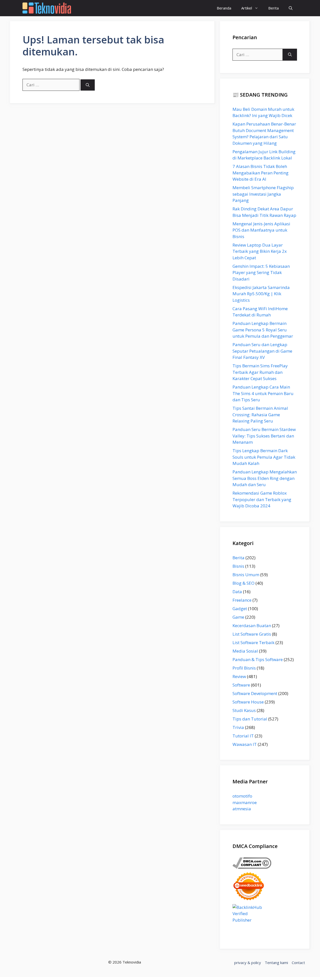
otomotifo (242, 796)
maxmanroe (244, 802)
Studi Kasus (244, 710)
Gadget (239, 608)
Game (238, 617)
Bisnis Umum (245, 574)
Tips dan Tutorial (249, 719)
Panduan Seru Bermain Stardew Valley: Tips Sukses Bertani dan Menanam (264, 435)
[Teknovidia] (46, 8)
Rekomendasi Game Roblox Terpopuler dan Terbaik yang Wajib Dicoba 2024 (261, 499)
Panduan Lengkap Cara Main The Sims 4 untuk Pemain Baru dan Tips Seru (263, 393)
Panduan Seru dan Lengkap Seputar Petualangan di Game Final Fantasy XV (262, 351)
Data (237, 591)
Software (241, 685)
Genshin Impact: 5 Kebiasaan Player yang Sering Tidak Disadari (261, 272)
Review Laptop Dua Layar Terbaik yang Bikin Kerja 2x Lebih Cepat (259, 251)
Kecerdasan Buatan (251, 625)
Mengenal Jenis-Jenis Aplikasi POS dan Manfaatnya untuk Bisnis (261, 230)
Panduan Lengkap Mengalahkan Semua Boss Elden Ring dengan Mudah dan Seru (264, 478)
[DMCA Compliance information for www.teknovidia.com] (251, 867)
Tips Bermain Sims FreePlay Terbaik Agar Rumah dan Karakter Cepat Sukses (260, 372)
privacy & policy (247, 962)
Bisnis (238, 566)
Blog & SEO (243, 583)
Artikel (246, 7)
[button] (291, 8)
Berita (273, 7)
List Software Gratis (251, 634)
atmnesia (241, 809)
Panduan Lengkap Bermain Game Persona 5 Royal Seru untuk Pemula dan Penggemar (262, 329)
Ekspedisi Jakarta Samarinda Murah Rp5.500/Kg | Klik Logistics (261, 293)
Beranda (224, 7)
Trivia (238, 727)
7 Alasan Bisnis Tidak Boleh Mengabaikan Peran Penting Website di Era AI (260, 172)
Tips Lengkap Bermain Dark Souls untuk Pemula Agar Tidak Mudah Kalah (263, 457)
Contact (298, 962)
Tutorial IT (243, 736)
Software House (248, 702)
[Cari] (87, 85)
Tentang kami (276, 962)
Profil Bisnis (244, 668)
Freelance (242, 600)
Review (239, 676)
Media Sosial (245, 651)
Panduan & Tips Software (257, 659)
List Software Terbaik (253, 642)
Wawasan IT (244, 744)
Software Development (254, 693)
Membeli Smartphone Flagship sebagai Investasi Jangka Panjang (263, 194)
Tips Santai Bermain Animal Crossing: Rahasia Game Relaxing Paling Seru (260, 414)
